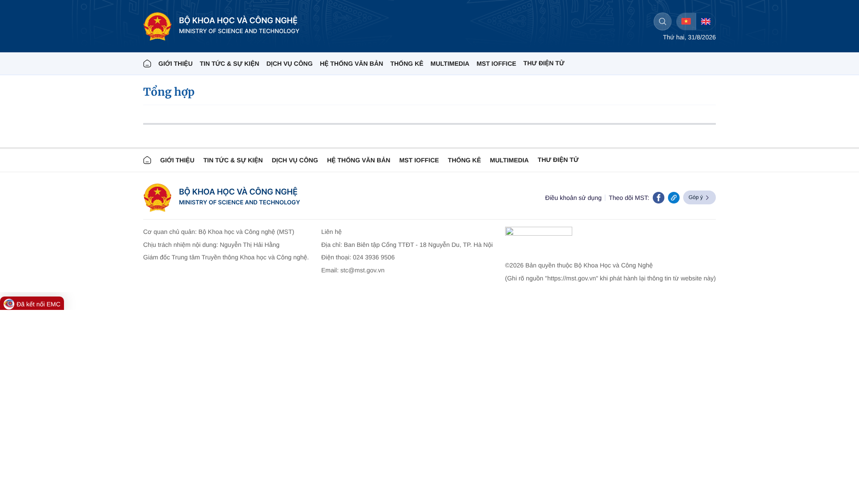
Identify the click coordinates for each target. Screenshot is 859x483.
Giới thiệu (175, 63)
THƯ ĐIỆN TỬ (544, 63)
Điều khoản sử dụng (573, 197)
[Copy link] (674, 197)
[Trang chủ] (147, 63)
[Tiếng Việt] (686, 21)
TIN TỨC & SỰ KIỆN (229, 63)
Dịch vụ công (289, 63)
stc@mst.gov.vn (362, 270)
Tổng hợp (169, 92)
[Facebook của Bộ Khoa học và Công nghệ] (658, 197)
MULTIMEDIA (449, 63)
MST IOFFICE (496, 63)
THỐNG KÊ (406, 63)
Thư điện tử (558, 159)
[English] (705, 21)
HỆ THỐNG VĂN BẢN (351, 63)
